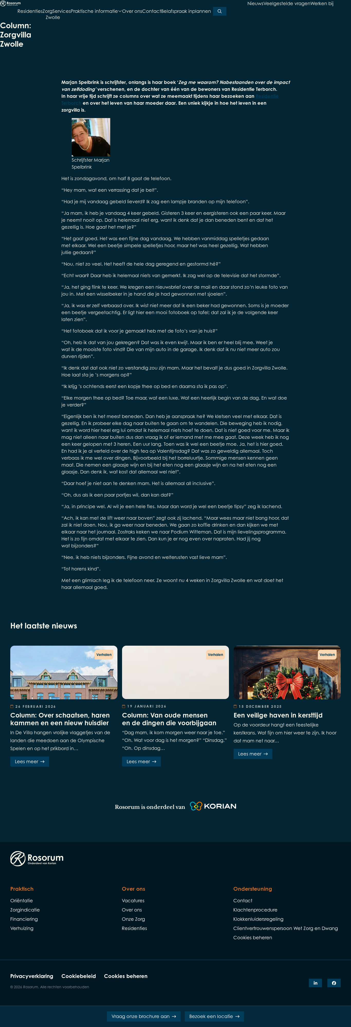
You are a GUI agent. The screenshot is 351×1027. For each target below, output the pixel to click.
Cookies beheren (125, 976)
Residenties (30, 11)
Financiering (24, 919)
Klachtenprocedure (255, 910)
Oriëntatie (21, 900)
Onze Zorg (133, 919)
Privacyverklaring (31, 976)
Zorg (47, 11)
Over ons (132, 11)
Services (61, 11)
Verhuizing (21, 928)
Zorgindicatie (25, 910)
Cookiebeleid (78, 976)
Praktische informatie (94, 11)
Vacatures (133, 900)
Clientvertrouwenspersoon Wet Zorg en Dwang (285, 928)
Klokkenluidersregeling (258, 919)
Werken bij (322, 3)
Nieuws (255, 3)
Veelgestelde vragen (286, 3)
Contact (151, 11)
